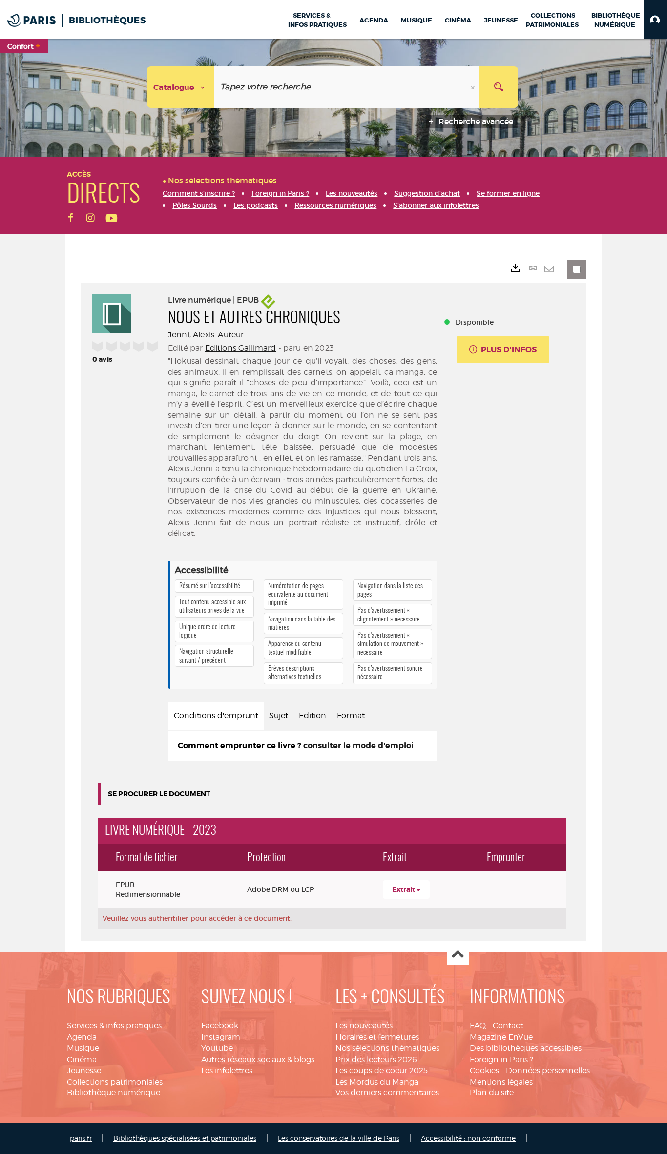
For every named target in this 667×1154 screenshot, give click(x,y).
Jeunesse (84, 1070)
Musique (83, 1048)
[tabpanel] (302, 746)
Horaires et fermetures (377, 1037)
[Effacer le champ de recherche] (473, 87)
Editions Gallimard (240, 348)
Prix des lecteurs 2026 (376, 1059)
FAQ (478, 1025)
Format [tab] (351, 715)
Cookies (484, 1070)
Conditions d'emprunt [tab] (216, 715)
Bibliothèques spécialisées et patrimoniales (184, 1138)
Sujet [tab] (278, 715)
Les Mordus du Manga (376, 1082)
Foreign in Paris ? (501, 1059)
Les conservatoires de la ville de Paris (338, 1138)
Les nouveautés (364, 1025)
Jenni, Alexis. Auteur (206, 334)
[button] (655, 19)
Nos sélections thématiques (387, 1048)
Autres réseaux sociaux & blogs (257, 1059)
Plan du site (492, 1092)
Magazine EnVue (501, 1037)
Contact (508, 1025)
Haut (458, 954)
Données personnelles (548, 1070)
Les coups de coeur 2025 (381, 1070)
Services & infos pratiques (114, 1025)
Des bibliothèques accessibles (526, 1048)
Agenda (82, 1037)
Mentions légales (501, 1082)
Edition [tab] (312, 715)
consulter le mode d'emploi (358, 745)
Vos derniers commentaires (387, 1092)
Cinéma (82, 1059)
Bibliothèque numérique (113, 1092)
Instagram (220, 1037)
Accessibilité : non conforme (468, 1138)
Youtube (217, 1048)
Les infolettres (226, 1070)
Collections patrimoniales (115, 1082)
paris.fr (81, 1138)
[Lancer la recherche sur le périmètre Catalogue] (498, 87)
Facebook (219, 1025)
